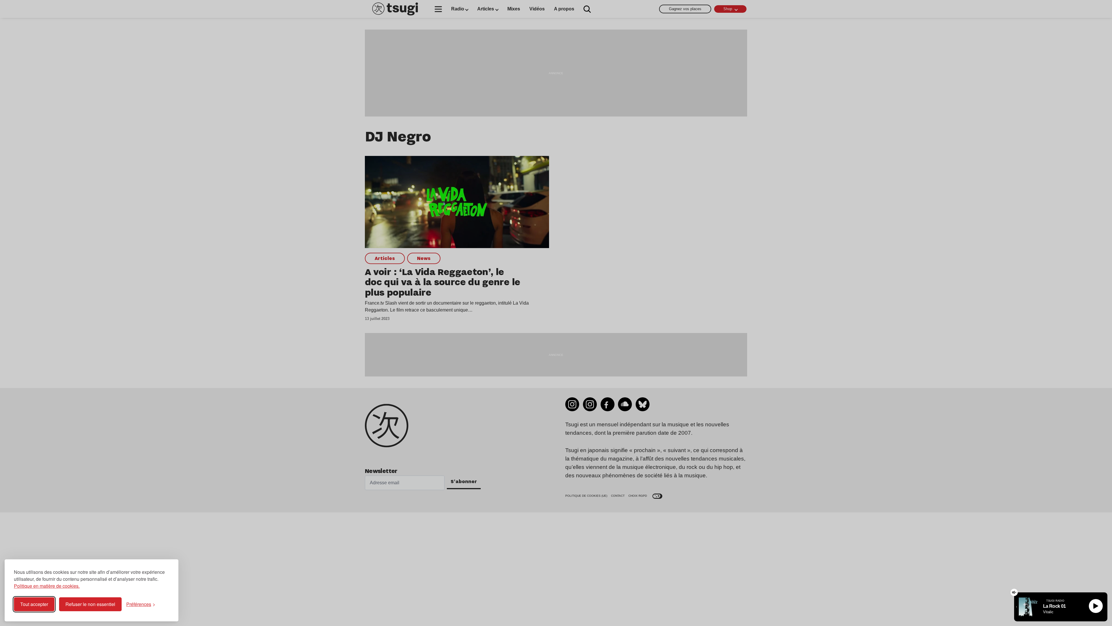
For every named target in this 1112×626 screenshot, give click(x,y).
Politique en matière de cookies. (47, 586)
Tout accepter (34, 604)
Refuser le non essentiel (90, 604)
